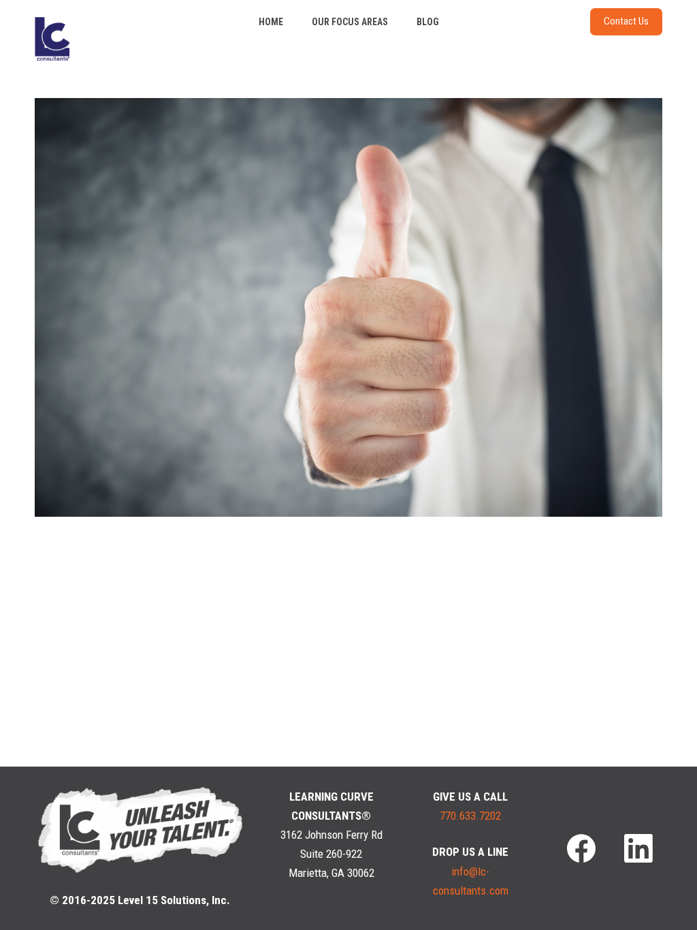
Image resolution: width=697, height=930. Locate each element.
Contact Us (626, 21)
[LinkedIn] (638, 848)
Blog (428, 21)
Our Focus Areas (350, 21)
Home (271, 21)
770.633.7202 (470, 815)
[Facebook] (581, 848)
